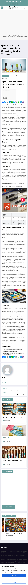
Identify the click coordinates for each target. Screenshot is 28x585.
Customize (14, 578)
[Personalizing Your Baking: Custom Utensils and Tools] (14, 451)
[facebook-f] (10, 4)
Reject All (14, 582)
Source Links (5, 98)
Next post (4, 392)
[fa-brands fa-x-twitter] (12, 4)
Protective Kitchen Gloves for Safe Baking (12, 439)
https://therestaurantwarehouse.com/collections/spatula (12, 349)
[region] (14, 574)
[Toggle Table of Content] (13, 91)
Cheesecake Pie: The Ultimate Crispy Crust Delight (13, 394)
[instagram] (15, 4)
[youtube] (17, 4)
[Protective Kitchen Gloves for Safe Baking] (14, 430)
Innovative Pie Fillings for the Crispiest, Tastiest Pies (14, 389)
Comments (3, 474)
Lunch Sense (14, 7)
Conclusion (5, 97)
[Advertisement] (14, 23)
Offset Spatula (7, 94)
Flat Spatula (6, 93)
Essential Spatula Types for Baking (8, 92)
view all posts (4, 382)
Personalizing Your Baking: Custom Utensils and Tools (12, 461)
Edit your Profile (20, 379)
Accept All (14, 575)
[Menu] (2, 8)
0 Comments (5, 78)
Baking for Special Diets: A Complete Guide (12, 417)
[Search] (24, 8)
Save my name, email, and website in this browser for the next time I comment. (12, 503)
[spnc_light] (26, 8)
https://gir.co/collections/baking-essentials (10, 351)
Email (3, 493)
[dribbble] (14, 4)
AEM (3, 377)
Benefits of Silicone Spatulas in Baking (9, 96)
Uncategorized (17, 519)
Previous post (5, 388)
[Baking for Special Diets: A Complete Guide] (14, 409)
